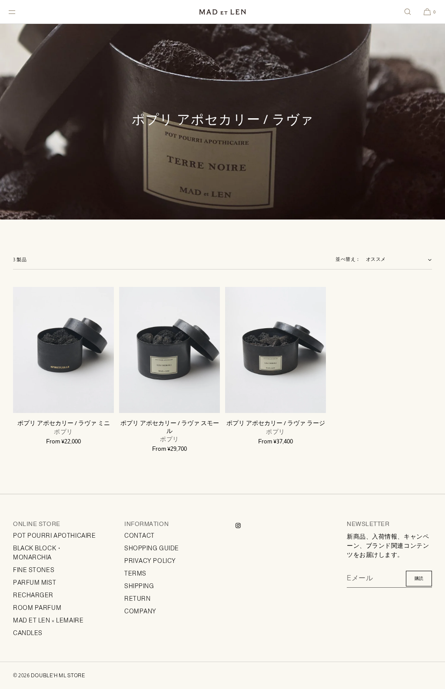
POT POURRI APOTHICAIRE (54, 535)
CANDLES (28, 632)
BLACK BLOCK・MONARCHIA (38, 553)
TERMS (135, 573)
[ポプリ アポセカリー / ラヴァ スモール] (169, 350)
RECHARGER (33, 595)
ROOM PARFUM (37, 607)
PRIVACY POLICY (150, 560)
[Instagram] (245, 525)
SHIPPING (139, 585)
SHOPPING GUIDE (151, 548)
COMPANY (140, 611)
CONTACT (139, 535)
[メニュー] (19, 11)
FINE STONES (33, 569)
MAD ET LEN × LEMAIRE (48, 620)
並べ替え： (348, 259)
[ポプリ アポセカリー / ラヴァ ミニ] (63, 350)
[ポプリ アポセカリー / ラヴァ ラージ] (275, 350)
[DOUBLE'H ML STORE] (222, 12)
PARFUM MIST (34, 582)
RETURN (137, 598)
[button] (408, 11)
